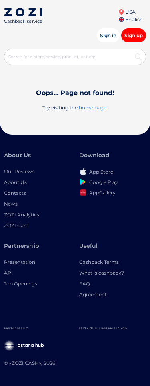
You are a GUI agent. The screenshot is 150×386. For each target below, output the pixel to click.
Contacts (15, 193)
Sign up (133, 35)
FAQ (84, 284)
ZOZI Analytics (21, 215)
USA (130, 12)
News (11, 204)
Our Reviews (19, 171)
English (133, 19)
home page (92, 108)
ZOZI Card (16, 225)
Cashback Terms (99, 262)
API (8, 273)
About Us (15, 182)
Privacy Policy (16, 328)
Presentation (19, 262)
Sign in (108, 35)
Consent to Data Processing (103, 328)
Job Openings (20, 284)
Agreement (93, 294)
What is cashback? (101, 273)
